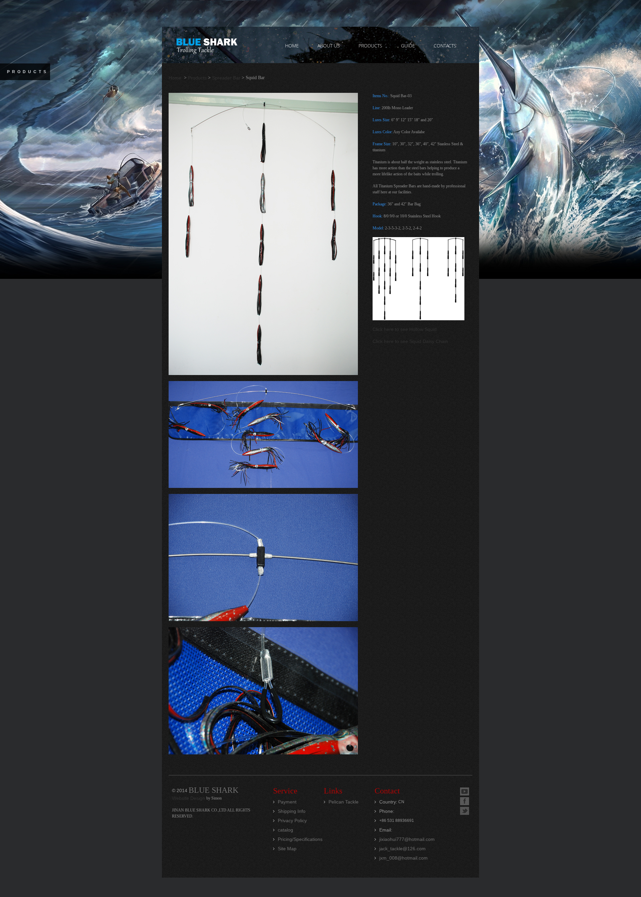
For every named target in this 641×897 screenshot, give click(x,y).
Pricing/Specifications (300, 839)
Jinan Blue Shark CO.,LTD (206, 45)
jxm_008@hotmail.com (403, 858)
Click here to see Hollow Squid (405, 329)
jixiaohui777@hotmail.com (407, 839)
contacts (445, 45)
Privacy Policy (292, 820)
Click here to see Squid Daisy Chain (410, 341)
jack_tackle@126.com (402, 848)
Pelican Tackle (344, 801)
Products (197, 77)
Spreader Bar (226, 77)
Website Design (189, 798)
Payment (287, 801)
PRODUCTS (370, 45)
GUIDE (408, 45)
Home (176, 77)
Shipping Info (291, 811)
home (292, 45)
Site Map (287, 848)
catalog (285, 830)
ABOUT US (328, 45)
